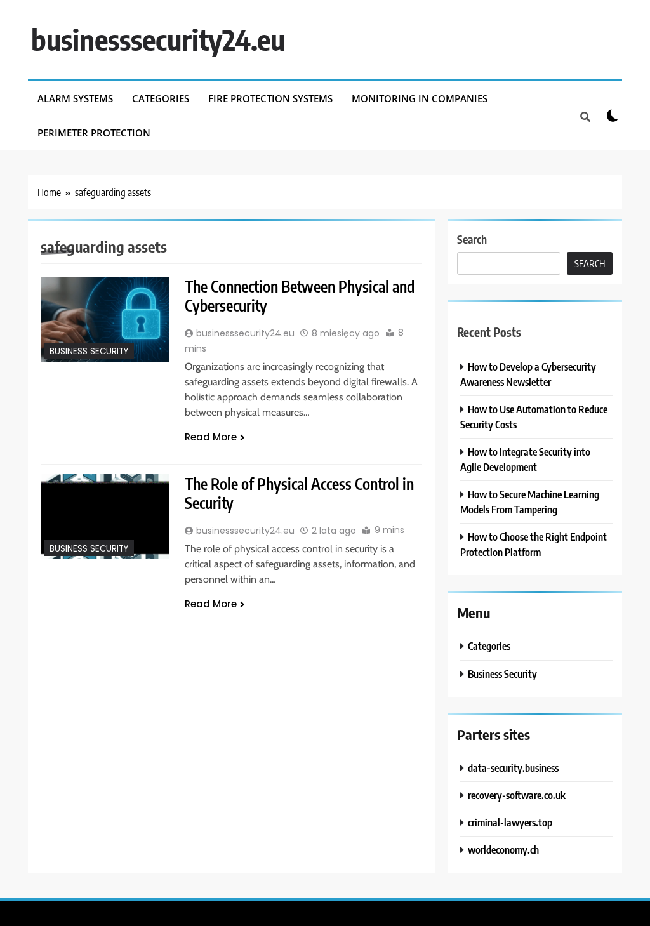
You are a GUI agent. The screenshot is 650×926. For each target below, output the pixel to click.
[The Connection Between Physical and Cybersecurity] (105, 319)
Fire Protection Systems (270, 98)
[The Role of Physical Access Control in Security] (105, 516)
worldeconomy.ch (503, 849)
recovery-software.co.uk (517, 795)
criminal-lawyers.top (510, 822)
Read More (211, 437)
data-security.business (513, 767)
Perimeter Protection (93, 132)
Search (472, 239)
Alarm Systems (75, 98)
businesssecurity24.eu (158, 39)
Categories (160, 98)
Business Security (89, 351)
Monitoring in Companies (420, 98)
